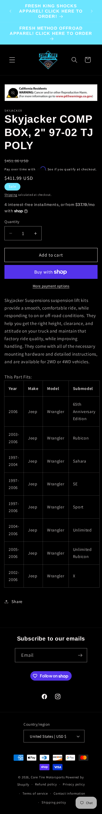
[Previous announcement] (10, 11)
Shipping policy (54, 802)
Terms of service (35, 793)
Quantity (12, 221)
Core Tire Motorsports (48, 777)
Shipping (10, 195)
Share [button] (17, 601)
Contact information (69, 793)
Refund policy (46, 784)
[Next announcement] (92, 11)
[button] (12, 60)
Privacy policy (74, 784)
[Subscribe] (80, 655)
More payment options (51, 286)
